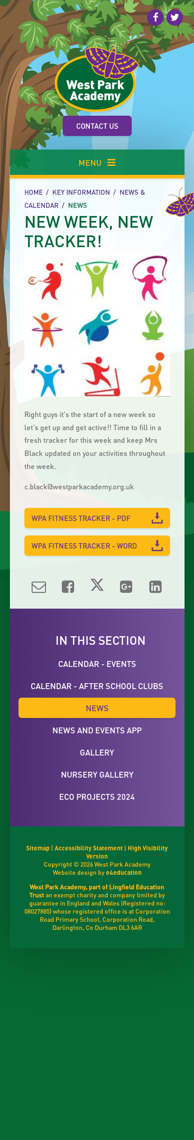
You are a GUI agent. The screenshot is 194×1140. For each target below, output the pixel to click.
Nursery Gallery (97, 774)
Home (33, 192)
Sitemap (38, 848)
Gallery (97, 752)
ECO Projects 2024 (97, 796)
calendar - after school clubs (97, 685)
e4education (124, 872)
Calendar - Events (97, 663)
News (77, 205)
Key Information (81, 192)
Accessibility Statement (89, 848)
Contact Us (97, 126)
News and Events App (97, 730)
